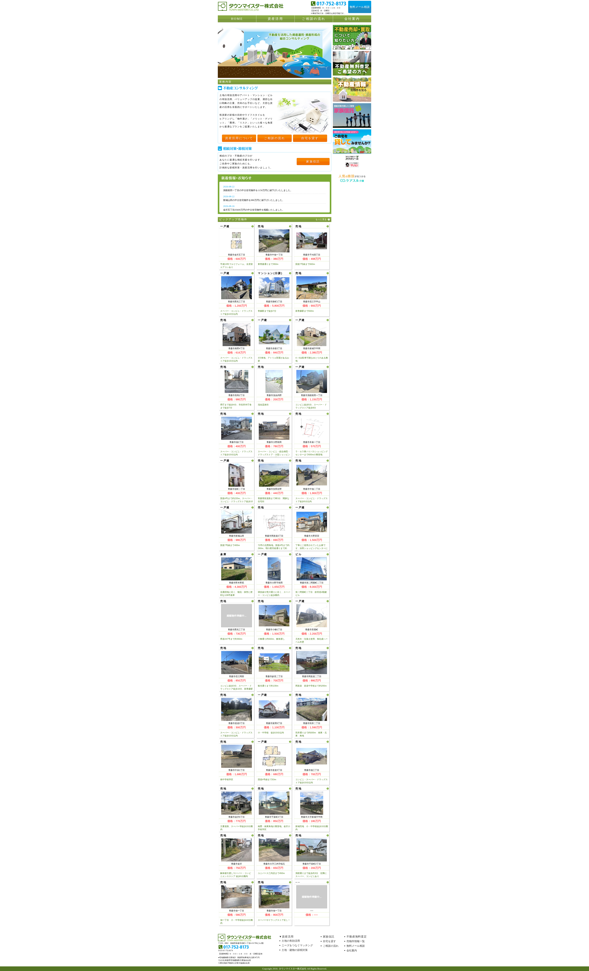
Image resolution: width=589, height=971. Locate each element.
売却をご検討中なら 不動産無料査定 (352, 63)
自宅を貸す (310, 138)
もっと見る (321, 219)
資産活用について (239, 138)
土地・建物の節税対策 (295, 950)
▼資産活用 (286, 936)
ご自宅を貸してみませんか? (352, 141)
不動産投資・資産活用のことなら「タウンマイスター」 (251, 8)
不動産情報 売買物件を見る (352, 89)
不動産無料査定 (357, 936)
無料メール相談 (360, 6)
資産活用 (275, 19)
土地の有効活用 (291, 940)
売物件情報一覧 (356, 941)
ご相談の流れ (313, 19)
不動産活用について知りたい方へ (352, 37)
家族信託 (313, 161)
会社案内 (352, 19)
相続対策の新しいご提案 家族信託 (352, 115)
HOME (237, 19)
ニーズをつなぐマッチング (297, 945)
